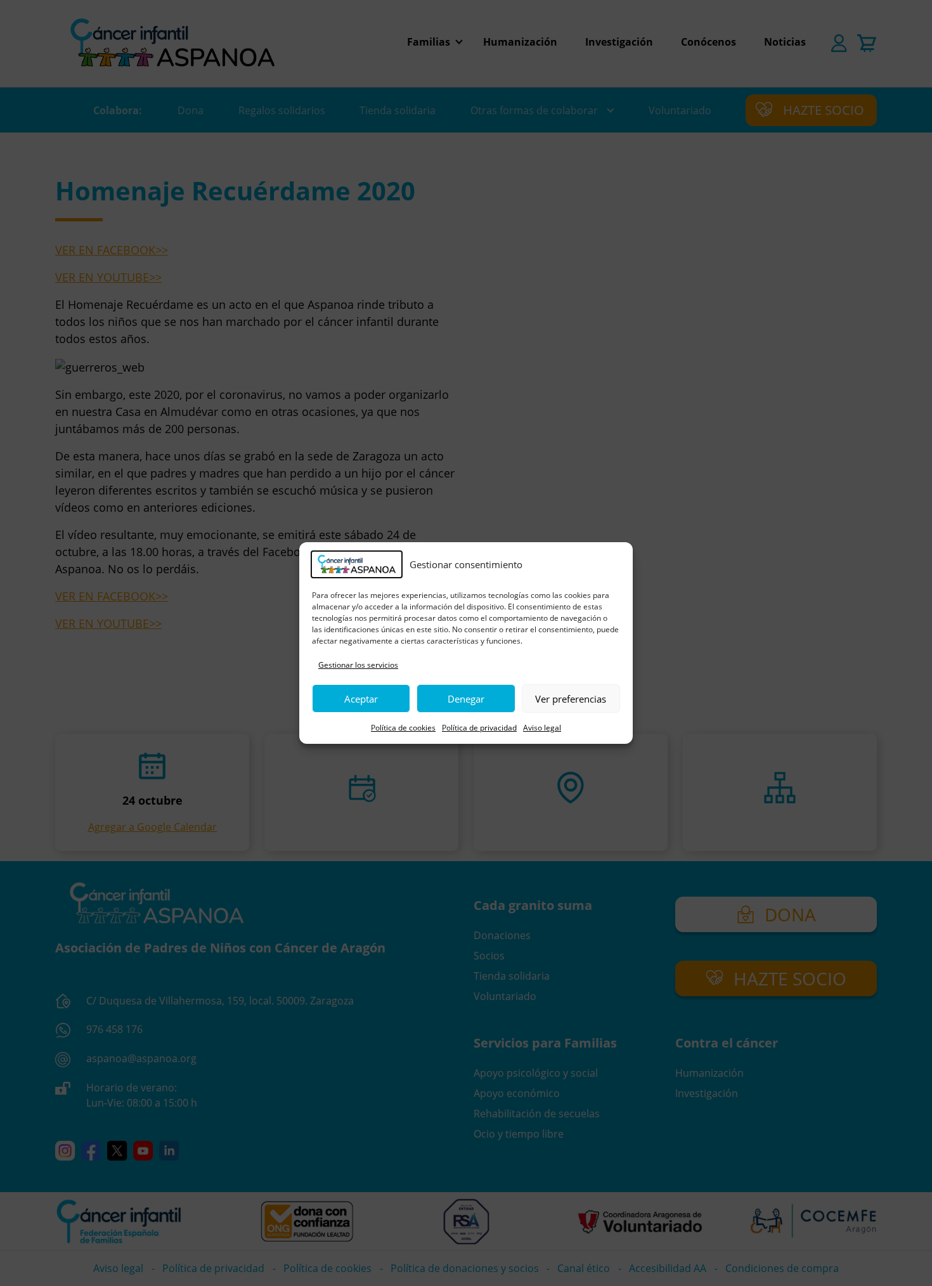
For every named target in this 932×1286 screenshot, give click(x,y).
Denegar (466, 698)
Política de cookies (403, 727)
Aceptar (361, 698)
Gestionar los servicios (358, 664)
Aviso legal (542, 727)
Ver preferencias (570, 698)
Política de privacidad (479, 727)
